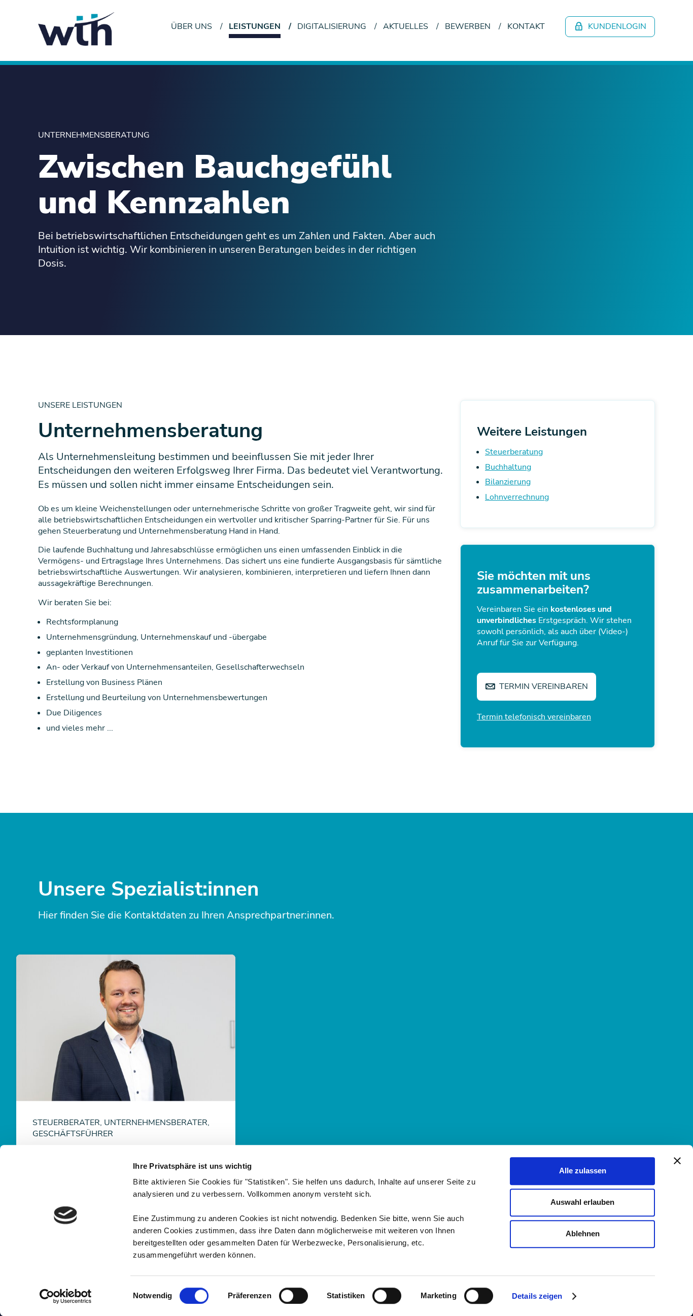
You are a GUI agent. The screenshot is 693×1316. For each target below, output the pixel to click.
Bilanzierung (508, 481)
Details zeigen (537, 1296)
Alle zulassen (582, 1170)
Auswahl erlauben (582, 1202)
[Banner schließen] (677, 1160)
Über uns (191, 26)
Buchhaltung (508, 467)
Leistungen (255, 26)
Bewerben (468, 26)
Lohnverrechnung (517, 497)
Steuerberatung (514, 451)
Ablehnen (583, 1233)
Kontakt (526, 26)
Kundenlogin (616, 26)
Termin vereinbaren (542, 686)
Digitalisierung (331, 26)
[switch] (293, 1296)
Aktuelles (405, 26)
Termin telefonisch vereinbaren (534, 716)
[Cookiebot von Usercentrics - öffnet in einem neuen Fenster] (65, 1296)
